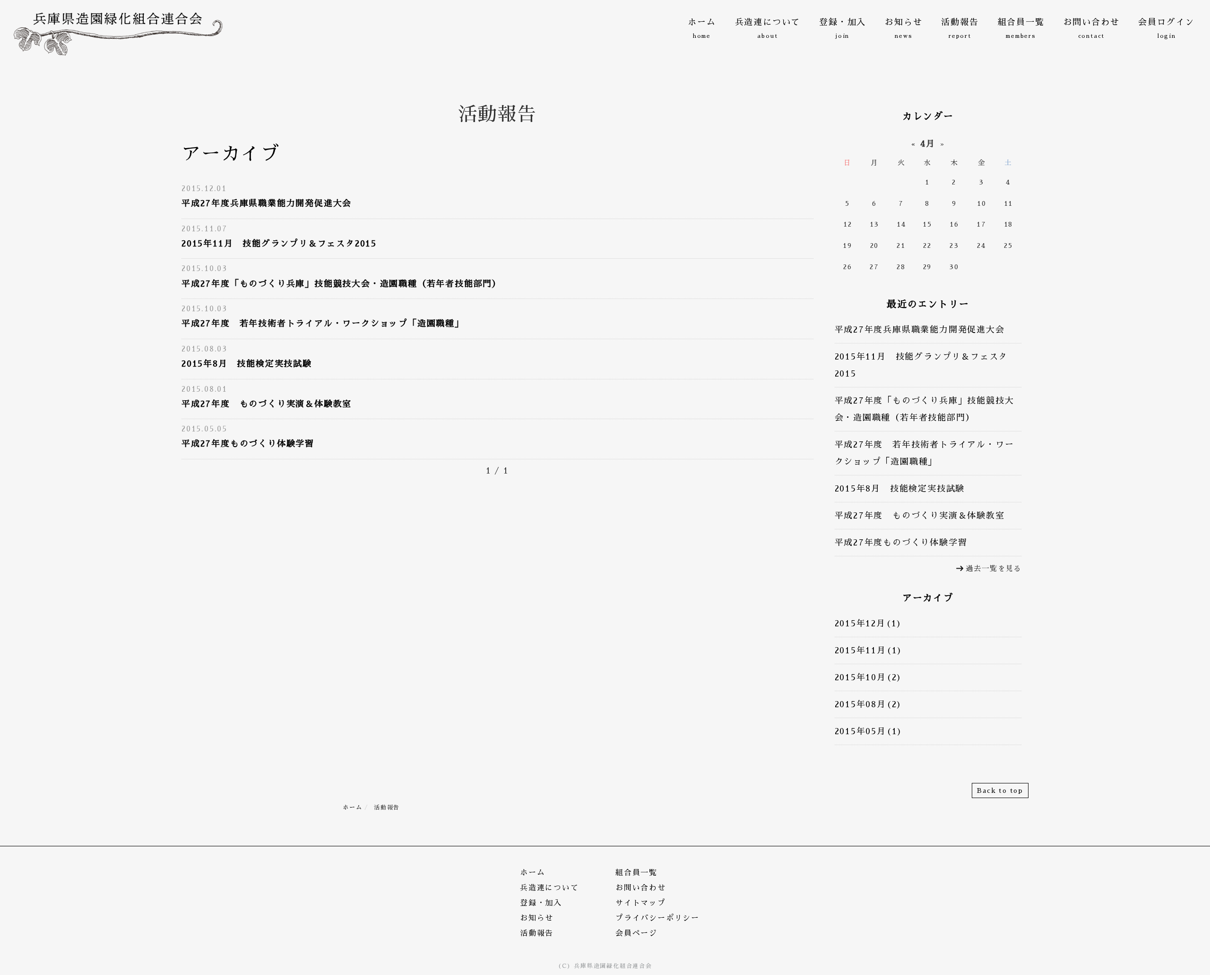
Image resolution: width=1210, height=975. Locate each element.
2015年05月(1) (869, 731)
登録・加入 (541, 903)
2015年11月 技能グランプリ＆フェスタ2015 (279, 243)
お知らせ (536, 918)
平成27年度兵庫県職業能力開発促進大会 (267, 203)
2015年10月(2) (869, 677)
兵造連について (549, 888)
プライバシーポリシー (657, 918)
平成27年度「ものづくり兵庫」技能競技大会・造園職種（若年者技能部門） (341, 284)
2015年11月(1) (869, 650)
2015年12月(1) (869, 623)
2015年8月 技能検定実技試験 (247, 364)
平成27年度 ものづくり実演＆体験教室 (267, 404)
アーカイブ (928, 598)
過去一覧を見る (993, 568)
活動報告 (536, 933)
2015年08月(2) (869, 704)
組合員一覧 (636, 873)
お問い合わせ (640, 888)
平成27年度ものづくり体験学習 (248, 443)
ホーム (352, 807)
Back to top (1000, 790)
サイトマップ (640, 903)
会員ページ (636, 933)
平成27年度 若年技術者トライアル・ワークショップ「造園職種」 (323, 323)
